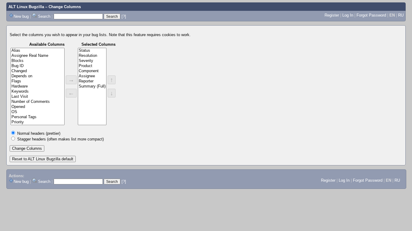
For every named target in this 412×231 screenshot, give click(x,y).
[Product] (92, 66)
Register (332, 15)
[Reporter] (92, 81)
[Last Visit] (37, 96)
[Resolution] (92, 55)
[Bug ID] (37, 66)
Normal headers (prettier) (38, 133)
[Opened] (37, 106)
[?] (124, 16)
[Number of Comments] (37, 101)
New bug (21, 16)
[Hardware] (37, 86)
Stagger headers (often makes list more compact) (60, 139)
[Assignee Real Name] (37, 55)
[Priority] (37, 122)
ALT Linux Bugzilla (26, 7)
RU (401, 15)
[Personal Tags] (37, 117)
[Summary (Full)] (92, 86)
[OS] (37, 112)
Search (44, 16)
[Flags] (37, 81)
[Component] (92, 71)
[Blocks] (37, 60)
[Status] (92, 50)
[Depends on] (37, 76)
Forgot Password (371, 15)
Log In (347, 15)
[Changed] (37, 71)
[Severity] (92, 60)
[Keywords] (37, 91)
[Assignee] (92, 76)
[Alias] (37, 50)
